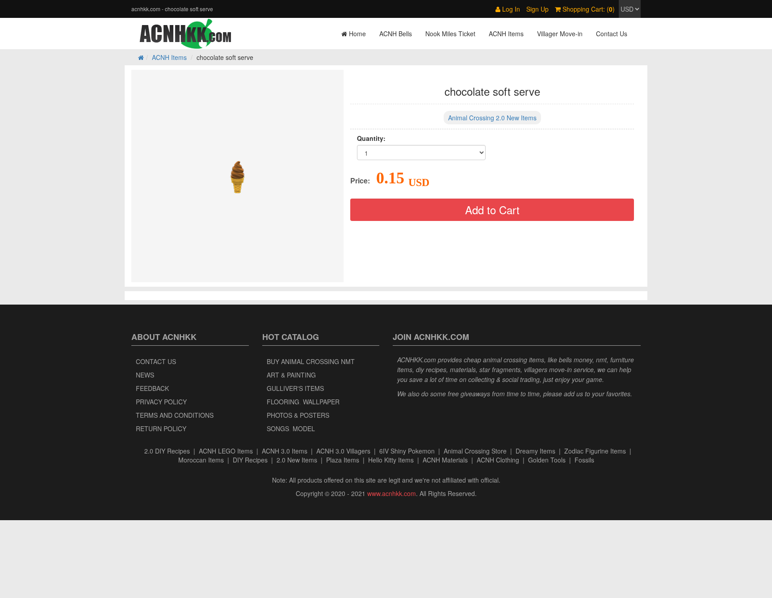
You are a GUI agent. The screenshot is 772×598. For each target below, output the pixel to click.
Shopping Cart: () (588, 8)
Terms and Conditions (175, 415)
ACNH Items (506, 33)
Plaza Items (342, 459)
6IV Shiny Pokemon (407, 450)
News (145, 374)
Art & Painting (291, 374)
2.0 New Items (297, 459)
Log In (510, 8)
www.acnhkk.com (391, 493)
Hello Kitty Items (391, 459)
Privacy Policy (161, 401)
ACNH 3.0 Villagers (343, 450)
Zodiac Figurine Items (595, 450)
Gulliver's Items (295, 388)
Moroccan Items (201, 459)
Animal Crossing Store (475, 450)
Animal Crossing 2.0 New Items (492, 117)
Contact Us (611, 33)
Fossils (584, 459)
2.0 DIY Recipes (167, 450)
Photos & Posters (298, 415)
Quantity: (371, 138)
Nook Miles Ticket (450, 33)
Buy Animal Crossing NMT (311, 361)
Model (304, 428)
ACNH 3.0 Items (284, 450)
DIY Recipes (250, 459)
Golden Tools (547, 459)
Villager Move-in (560, 33)
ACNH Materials (445, 459)
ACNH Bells (395, 33)
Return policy (161, 428)
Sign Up (537, 8)
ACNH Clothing (498, 459)
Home (356, 33)
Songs (278, 428)
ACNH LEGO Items (226, 450)
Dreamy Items (535, 450)
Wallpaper (321, 401)
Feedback (152, 388)
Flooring (283, 401)
